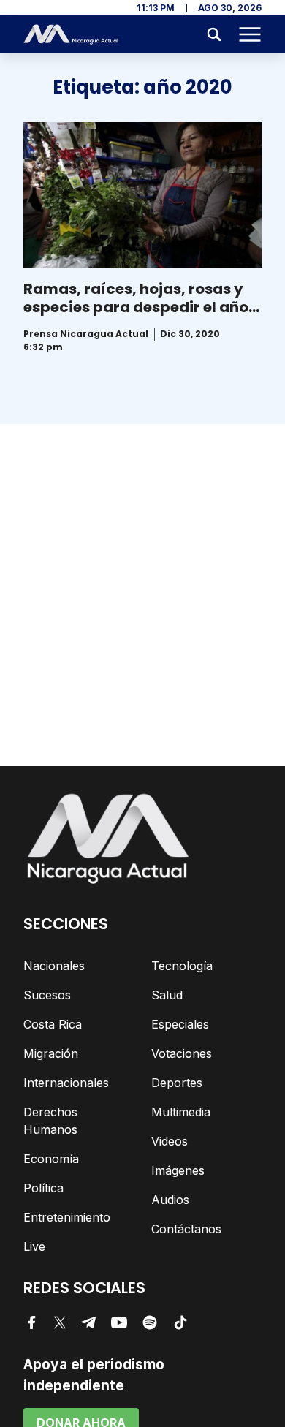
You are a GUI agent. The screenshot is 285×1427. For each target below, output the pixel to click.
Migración (50, 1053)
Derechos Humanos (50, 1121)
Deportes (176, 1082)
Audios (170, 1199)
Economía (51, 1158)
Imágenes (178, 1170)
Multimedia (180, 1112)
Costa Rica (52, 1024)
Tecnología (182, 965)
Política (43, 1188)
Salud (167, 995)
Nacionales (54, 965)
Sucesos (47, 995)
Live (34, 1246)
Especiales (180, 1024)
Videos (169, 1141)
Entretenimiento (66, 1217)
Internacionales (66, 1082)
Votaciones (181, 1053)
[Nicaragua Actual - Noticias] (70, 34)
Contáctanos (186, 1229)
